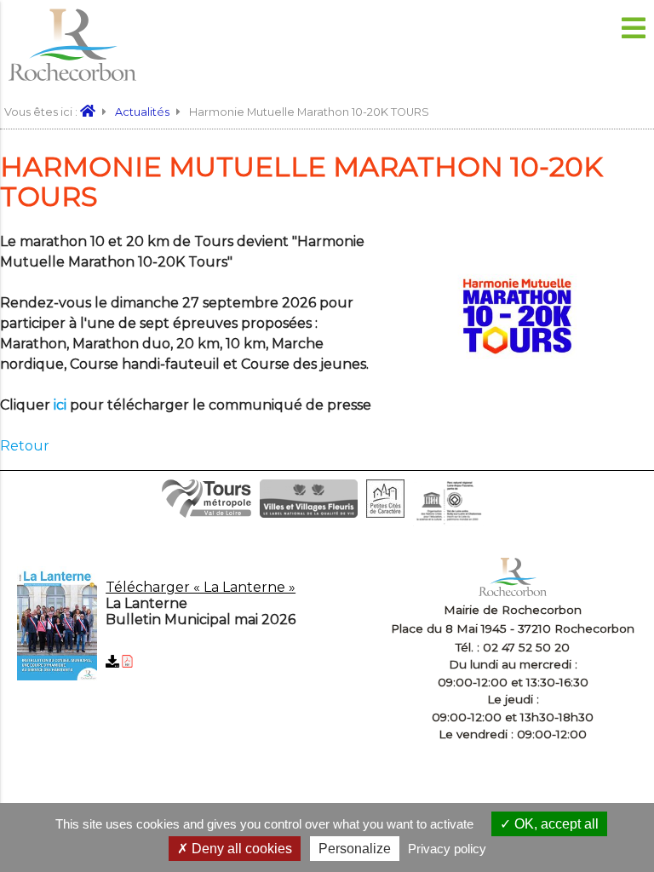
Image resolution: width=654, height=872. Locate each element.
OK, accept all (555, 824)
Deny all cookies (240, 848)
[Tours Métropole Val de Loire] (206, 513)
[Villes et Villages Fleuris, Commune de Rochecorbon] (309, 513)
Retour (24, 446)
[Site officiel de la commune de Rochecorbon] (72, 76)
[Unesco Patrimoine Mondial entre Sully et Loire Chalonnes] (448, 521)
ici (60, 405)
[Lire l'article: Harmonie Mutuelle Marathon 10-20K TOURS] (518, 377)
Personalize (354, 848)
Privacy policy (447, 848)
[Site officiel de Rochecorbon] (93, 112)
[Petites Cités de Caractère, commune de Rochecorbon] (385, 513)
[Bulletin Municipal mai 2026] (194, 626)
